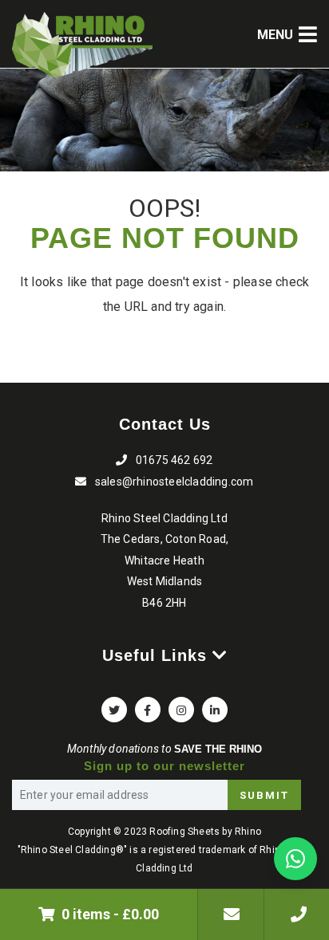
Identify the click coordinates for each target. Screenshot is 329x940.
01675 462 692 (174, 460)
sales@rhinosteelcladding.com (296, 914)
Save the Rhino (218, 749)
